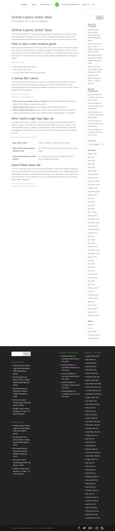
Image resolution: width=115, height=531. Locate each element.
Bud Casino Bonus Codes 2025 (22, 184)
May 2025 (91, 205)
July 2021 (91, 291)
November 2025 (94, 185)
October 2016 (93, 298)
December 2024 (93, 219)
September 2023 (94, 253)
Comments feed (94, 335)
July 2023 (91, 260)
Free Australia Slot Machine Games (24, 137)
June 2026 (91, 160)
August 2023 (92, 257)
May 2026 (91, 164)
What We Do (45, 4)
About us (85, 4)
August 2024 (92, 233)
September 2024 (94, 229)
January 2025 (92, 215)
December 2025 (93, 181)
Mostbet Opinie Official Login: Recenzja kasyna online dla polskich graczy (94, 35)
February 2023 (93, 274)
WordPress (49, 528)
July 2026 (91, 157)
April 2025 (91, 209)
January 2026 (92, 178)
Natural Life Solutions (70, 4)
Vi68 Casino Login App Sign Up (22, 97)
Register (91, 324)
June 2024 (91, 240)
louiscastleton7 (19, 21)
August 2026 (92, 154)
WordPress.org (93, 338)
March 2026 (92, 171)
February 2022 (93, 288)
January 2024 (92, 246)
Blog (33, 4)
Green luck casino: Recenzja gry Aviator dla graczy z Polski (95, 69)
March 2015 (92, 305)
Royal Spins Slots (17, 62)
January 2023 (92, 278)
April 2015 (91, 302)
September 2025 (94, 191)
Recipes (24, 4)
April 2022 (91, 284)
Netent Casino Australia (20, 94)
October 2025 (93, 188)
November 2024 (94, 222)
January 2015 (92, 312)
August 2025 (92, 195)
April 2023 (91, 271)
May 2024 (91, 243)
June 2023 (91, 264)
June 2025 (91, 202)
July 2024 (91, 236)
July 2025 (91, 198)
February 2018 (93, 295)
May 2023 (91, 267)
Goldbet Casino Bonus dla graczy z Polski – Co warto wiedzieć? (21, 411)
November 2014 (94, 315)
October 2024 (93, 226)
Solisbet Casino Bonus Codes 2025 (24, 186)
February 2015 (93, 308)
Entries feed (92, 331)
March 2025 (92, 212)
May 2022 (91, 281)
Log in (90, 328)
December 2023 (93, 250)
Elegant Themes (27, 528)
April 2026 (91, 167)
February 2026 (93, 174)
